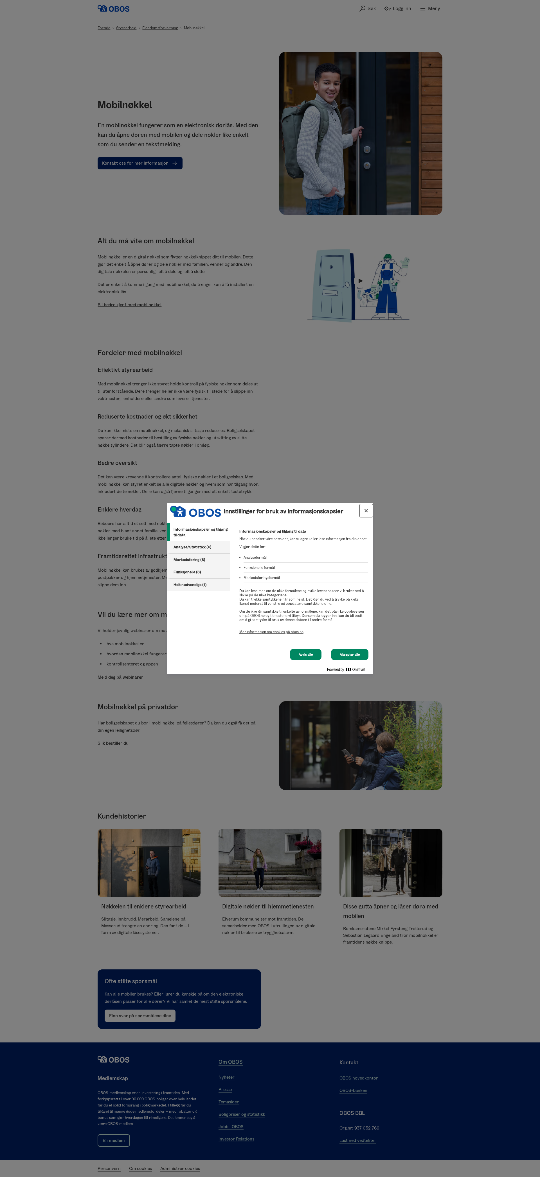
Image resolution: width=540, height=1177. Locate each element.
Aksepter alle (350, 654)
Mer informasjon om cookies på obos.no (271, 632)
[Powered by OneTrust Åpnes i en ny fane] (348, 670)
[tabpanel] (304, 584)
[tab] (198, 532)
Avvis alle (306, 654)
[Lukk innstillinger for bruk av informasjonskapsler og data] (366, 511)
